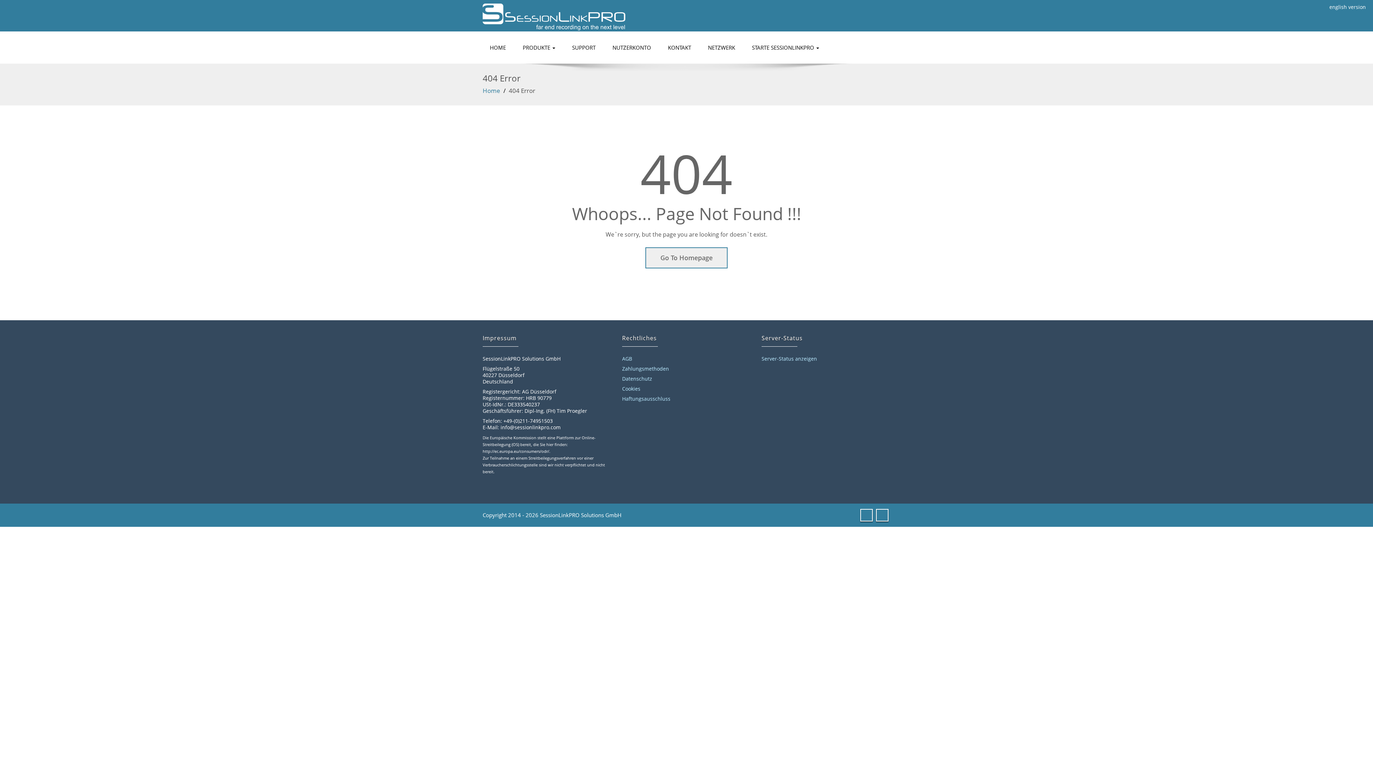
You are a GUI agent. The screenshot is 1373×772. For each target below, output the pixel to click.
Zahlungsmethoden (645, 368)
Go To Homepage (686, 257)
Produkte (537, 47)
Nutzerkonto (631, 47)
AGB (627, 358)
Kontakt (679, 47)
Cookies (631, 388)
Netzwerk (721, 47)
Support (584, 47)
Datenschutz (637, 378)
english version (1347, 7)
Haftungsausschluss (646, 398)
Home (498, 47)
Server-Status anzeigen (789, 358)
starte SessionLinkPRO (784, 47)
